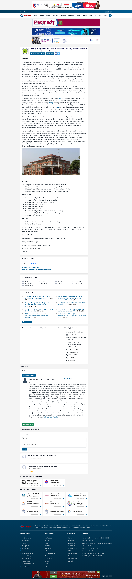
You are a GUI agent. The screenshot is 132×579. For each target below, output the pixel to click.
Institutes (55, 15)
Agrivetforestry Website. (50, 417)
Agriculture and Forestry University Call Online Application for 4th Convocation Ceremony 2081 (70, 298)
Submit (25, 449)
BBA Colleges (26, 551)
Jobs (95, 15)
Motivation (48, 558)
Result (105, 15)
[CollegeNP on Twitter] (108, 12)
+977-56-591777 (73, 358)
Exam (100, 15)
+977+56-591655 (73, 355)
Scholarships (71, 15)
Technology (48, 556)
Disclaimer (71, 546)
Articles (84, 15)
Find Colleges (72, 553)
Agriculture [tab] (34, 263)
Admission (63, 15)
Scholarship (48, 548)
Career (47, 561)
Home (35, 15)
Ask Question (35, 53)
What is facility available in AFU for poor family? (42, 455)
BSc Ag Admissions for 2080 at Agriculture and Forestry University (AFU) (71, 310)
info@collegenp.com (27, 11)
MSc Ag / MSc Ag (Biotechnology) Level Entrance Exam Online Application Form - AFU (38, 304)
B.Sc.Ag (61, 98)
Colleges (42, 15)
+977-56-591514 (73, 360)
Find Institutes (72, 558)
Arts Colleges (26, 566)
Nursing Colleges (27, 558)
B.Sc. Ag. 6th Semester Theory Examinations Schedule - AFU (71, 303)
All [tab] (25, 263)
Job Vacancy (48, 538)
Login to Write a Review (29, 375)
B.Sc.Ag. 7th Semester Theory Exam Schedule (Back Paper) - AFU (39, 310)
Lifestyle (70, 561)
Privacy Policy (72, 548)
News (90, 15)
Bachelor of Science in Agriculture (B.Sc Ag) (36, 269)
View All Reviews (28, 424)
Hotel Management (28, 553)
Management (26, 546)
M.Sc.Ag (61, 105)
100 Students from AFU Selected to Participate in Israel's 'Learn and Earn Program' (36, 315)
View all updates (27, 322)
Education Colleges (28, 564)
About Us (71, 540)
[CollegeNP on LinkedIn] (111, 12)
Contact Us (71, 543)
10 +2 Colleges (26, 538)
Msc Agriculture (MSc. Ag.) (31, 267)
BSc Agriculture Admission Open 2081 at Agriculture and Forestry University (39, 298)
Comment (31, 461)
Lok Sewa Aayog (50, 553)
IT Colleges (25, 540)
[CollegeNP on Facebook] (106, 12)
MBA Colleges (26, 561)
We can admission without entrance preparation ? (43, 466)
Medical (24, 543)
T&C (69, 551)
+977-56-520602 (73, 352)
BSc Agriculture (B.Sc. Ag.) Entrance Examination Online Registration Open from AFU (72, 315)
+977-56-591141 (60, 51)
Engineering (25, 548)
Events (78, 15)
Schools (48, 15)
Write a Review (50, 53)
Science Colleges (27, 556)
